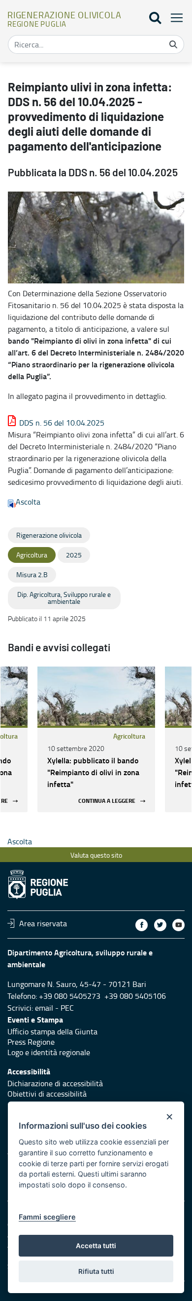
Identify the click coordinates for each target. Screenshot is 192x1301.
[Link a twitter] (160, 925)
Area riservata (43, 923)
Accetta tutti (96, 1246)
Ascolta (28, 501)
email (44, 1007)
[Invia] (173, 44)
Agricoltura (129, 736)
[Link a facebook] (141, 925)
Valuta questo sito (96, 855)
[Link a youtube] (178, 925)
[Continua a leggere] (96, 696)
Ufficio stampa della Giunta (52, 1031)
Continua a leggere (106, 801)
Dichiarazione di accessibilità (55, 1083)
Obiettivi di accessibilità (47, 1093)
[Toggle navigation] (173, 17)
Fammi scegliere (47, 1217)
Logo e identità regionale (48, 1052)
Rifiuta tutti (96, 1271)
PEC (67, 1007)
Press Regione (31, 1041)
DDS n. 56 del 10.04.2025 (61, 422)
